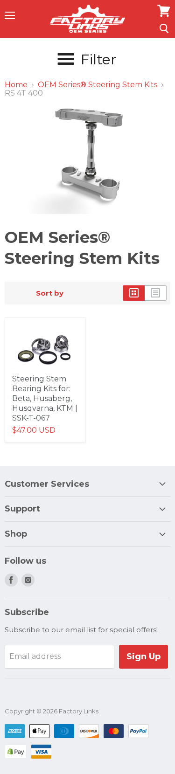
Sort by (49, 293)
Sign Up (143, 656)
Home (16, 85)
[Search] (164, 28)
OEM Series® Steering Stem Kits (97, 85)
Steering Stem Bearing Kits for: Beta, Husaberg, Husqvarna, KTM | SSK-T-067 (44, 398)
